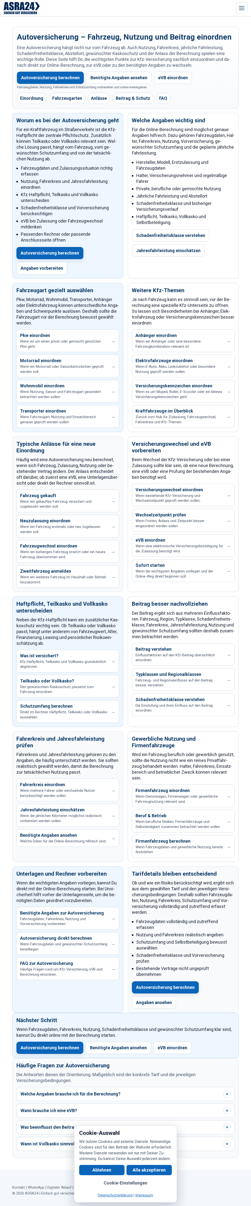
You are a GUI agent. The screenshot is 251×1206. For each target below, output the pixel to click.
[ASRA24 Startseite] (21, 8)
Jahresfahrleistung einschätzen (168, 250)
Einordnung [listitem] (31, 98)
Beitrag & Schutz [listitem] (133, 98)
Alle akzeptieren (149, 1169)
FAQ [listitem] (163, 98)
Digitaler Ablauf (59, 1187)
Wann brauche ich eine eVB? (124, 1110)
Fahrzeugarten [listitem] (67, 98)
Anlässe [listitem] (99, 98)
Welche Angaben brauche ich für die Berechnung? (124, 1093)
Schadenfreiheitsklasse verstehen (170, 235)
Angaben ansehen (154, 1002)
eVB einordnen (173, 77)
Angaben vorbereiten (42, 268)
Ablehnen (101, 1169)
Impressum (144, 1195)
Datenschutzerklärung (115, 1195)
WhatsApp (36, 1187)
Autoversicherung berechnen (50, 77)
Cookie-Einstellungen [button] (125, 1182)
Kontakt (18, 1187)
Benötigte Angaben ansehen (118, 77)
